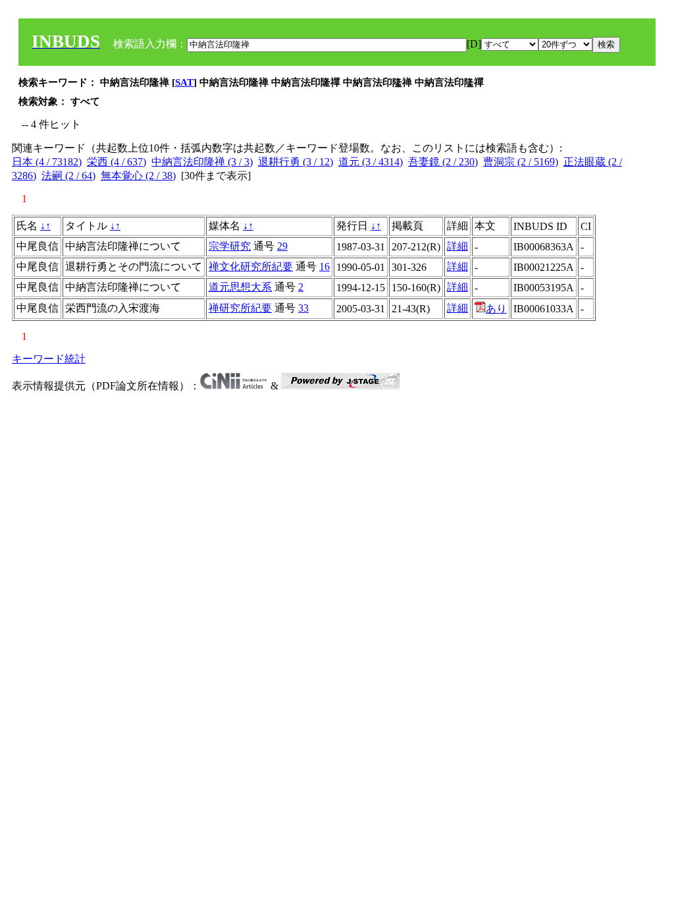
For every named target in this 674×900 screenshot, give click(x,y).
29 (282, 246)
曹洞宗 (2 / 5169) (520, 161)
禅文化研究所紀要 (251, 266)
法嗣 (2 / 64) (68, 175)
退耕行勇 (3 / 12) (295, 161)
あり (496, 308)
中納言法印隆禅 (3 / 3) (202, 161)
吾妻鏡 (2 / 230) (443, 161)
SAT (184, 82)
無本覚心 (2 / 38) (138, 175)
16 (324, 266)
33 (303, 308)
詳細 (457, 246)
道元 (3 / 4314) (370, 161)
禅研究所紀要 (240, 308)
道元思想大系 (240, 287)
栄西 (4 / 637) (116, 161)
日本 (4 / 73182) (47, 161)
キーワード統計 (49, 358)
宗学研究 (230, 246)
